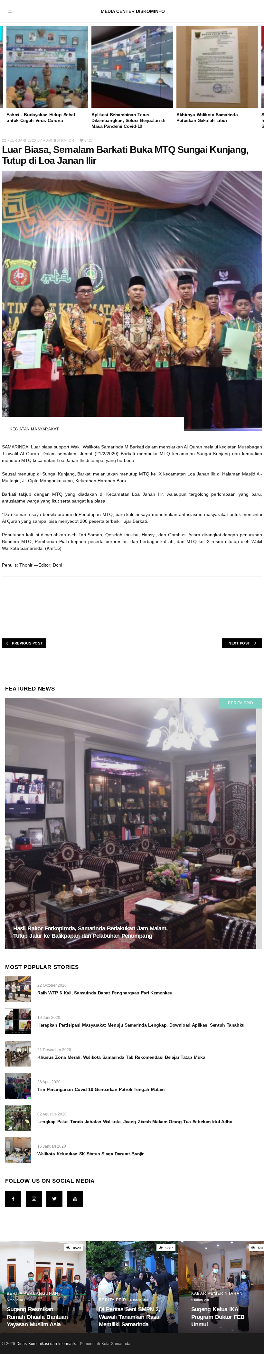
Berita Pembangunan (33, 1293)
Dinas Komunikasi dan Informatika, (47, 1343)
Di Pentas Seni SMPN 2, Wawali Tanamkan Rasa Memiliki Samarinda (129, 1317)
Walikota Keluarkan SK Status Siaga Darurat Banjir (90, 1153)
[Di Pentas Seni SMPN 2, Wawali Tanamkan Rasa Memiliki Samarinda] (132, 1287)
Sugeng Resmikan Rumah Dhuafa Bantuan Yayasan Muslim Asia (37, 1317)
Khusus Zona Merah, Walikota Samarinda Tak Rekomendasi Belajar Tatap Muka (121, 1057)
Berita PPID (240, 703)
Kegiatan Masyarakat (34, 429)
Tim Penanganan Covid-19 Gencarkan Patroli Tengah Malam (101, 1089)
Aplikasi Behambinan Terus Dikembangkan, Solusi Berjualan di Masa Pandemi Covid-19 (128, 120)
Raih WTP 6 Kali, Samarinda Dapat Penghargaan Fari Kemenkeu (105, 992)
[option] (47, 74)
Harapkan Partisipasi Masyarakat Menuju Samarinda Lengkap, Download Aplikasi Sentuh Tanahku (141, 1025)
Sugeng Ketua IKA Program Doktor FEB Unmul (217, 1317)
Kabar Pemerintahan (217, 1293)
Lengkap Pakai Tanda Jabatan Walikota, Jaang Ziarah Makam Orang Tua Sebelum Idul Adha (134, 1121)
